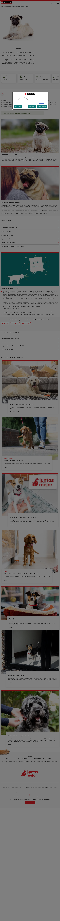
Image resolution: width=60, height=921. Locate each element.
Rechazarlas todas (32, 106)
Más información (41, 103)
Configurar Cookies (18, 106)
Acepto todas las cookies (41, 106)
